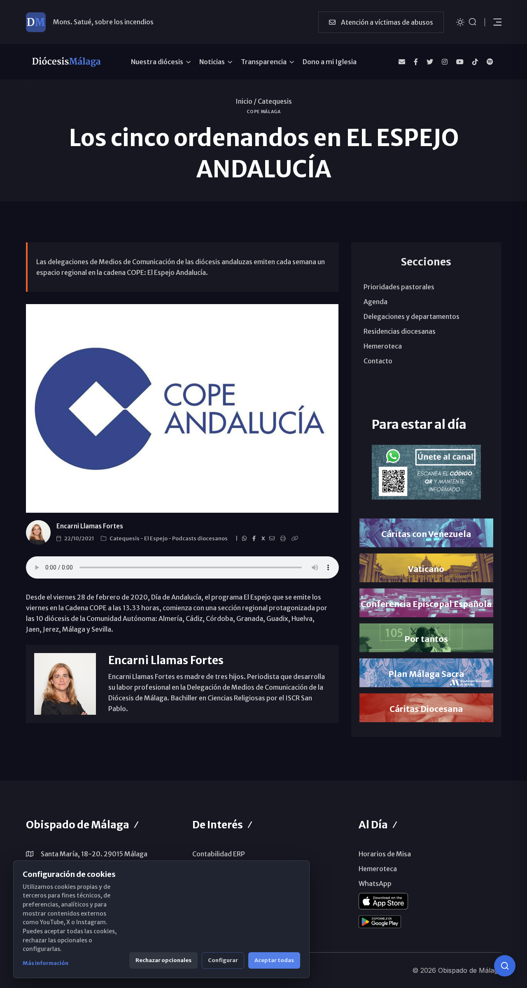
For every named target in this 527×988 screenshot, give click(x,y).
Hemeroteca (383, 346)
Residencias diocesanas (400, 331)
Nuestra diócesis (157, 62)
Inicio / (246, 101)
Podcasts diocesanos (200, 538)
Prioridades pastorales (399, 287)
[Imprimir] (284, 538)
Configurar (223, 960)
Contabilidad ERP (218, 854)
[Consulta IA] (504, 965)
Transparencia (264, 62)
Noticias (212, 62)
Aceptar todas (274, 960)
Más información (45, 963)
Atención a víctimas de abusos (386, 22)
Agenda (375, 302)
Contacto (378, 361)
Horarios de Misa (385, 854)
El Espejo (156, 538)
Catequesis (275, 101)
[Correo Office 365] (402, 62)
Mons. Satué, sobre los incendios (103, 22)
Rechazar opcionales (163, 960)
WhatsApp (375, 883)
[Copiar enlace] (296, 538)
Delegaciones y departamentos (411, 316)
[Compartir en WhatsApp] (245, 538)
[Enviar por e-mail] (273, 538)
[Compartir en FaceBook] (255, 538)
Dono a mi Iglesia (330, 62)
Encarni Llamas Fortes (89, 526)
